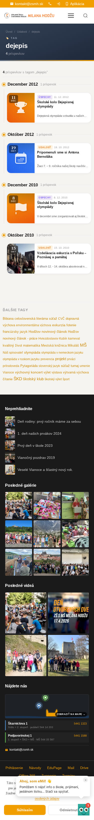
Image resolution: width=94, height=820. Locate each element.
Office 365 (27, 776)
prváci (71, 359)
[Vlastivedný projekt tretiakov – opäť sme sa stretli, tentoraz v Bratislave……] (75, 534)
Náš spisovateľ (13, 352)
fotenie (71, 325)
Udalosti (22, 31)
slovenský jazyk (49, 366)
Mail (71, 768)
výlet (47, 372)
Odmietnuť (69, 810)
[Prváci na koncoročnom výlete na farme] (18, 562)
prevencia (47, 359)
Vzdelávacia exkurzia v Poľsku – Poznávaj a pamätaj (61, 255)
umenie (85, 366)
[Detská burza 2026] (47, 505)
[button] (83, 809)
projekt (60, 359)
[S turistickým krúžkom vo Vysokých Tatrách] (47, 534)
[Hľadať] (85, 15)
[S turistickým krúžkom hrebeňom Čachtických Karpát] (26, 655)
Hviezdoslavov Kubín (52, 338)
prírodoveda (11, 366)
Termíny (68, 776)
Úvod (9, 31)
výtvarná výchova (76, 372)
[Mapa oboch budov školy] (47, 706)
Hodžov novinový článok (48, 332)
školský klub (33, 379)
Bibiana (8, 318)
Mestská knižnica (54, 345)
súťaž (65, 366)
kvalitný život (12, 345)
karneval (74, 338)
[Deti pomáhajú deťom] (75, 505)
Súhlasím (25, 810)
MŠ (83, 345)
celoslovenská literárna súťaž (36, 318)
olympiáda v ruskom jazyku (21, 359)
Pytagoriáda (29, 366)
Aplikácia (77, 4)
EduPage (54, 768)
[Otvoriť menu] (71, 16)
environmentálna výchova (33, 325)
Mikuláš (73, 345)
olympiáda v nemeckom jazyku (62, 352)
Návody (35, 768)
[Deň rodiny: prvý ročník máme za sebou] (18, 505)
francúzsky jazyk (15, 332)
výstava (57, 372)
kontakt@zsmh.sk (29, 4)
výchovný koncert (29, 372)
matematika (31, 345)
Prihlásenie (14, 768)
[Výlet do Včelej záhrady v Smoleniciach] (18, 534)
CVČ (61, 318)
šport (66, 379)
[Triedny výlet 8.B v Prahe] (47, 562)
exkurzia (58, 325)
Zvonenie (48, 776)
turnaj (75, 366)
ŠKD (18, 378)
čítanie (8, 379)
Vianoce (8, 372)
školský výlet (53, 379)
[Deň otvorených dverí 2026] (68, 613)
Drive (84, 768)
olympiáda (32, 352)
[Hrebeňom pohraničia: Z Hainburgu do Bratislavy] (68, 655)
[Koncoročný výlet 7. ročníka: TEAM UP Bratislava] (75, 562)
